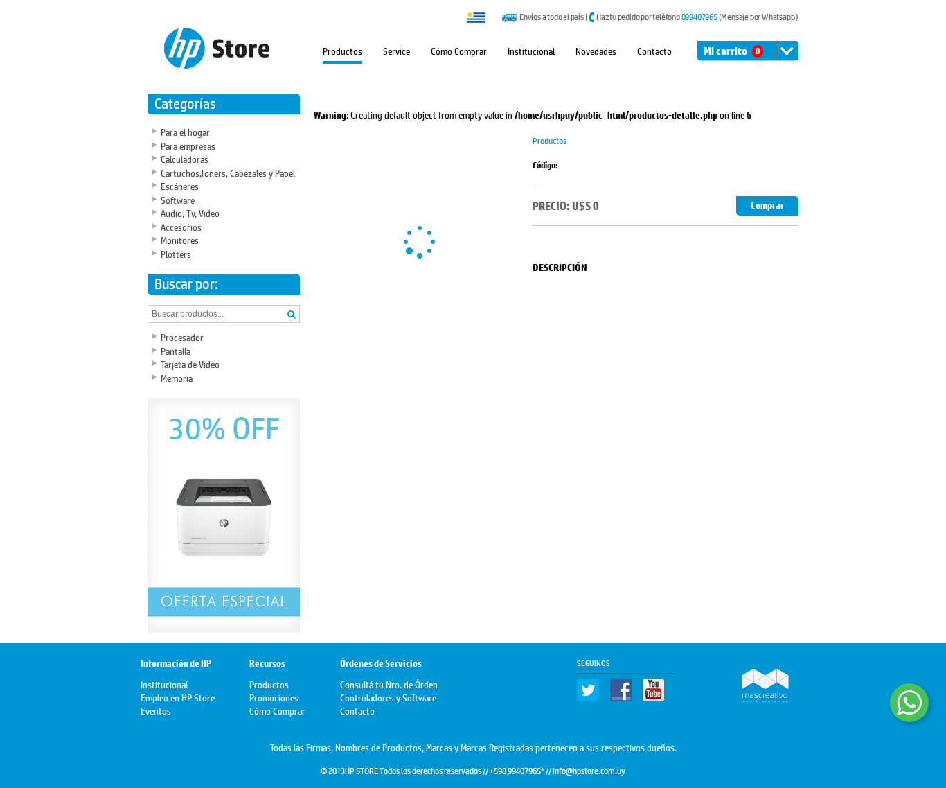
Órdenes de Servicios (381, 663)
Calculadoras (184, 158)
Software (178, 199)
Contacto (654, 50)
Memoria (177, 377)
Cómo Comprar (459, 50)
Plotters (176, 253)
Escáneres (180, 185)
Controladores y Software (388, 696)
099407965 (699, 16)
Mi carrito (732, 51)
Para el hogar (185, 131)
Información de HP (176, 663)
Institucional (531, 50)
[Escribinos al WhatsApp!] (909, 702)
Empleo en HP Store (178, 696)
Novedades (595, 50)
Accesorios (181, 226)
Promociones (273, 696)
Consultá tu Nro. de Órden (389, 683)
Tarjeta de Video (190, 363)
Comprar (767, 205)
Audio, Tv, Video (190, 212)
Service (396, 50)
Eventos (156, 710)
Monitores (180, 239)
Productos (342, 50)
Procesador (182, 336)
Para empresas (188, 145)
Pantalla (175, 350)
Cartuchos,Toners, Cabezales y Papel (228, 172)
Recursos (267, 663)
